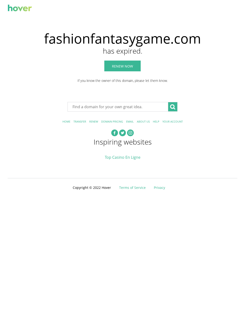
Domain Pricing (112, 121)
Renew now (122, 66)
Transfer (79, 121)
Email (130, 121)
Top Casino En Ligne (122, 157)
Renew (93, 121)
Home (66, 121)
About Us (143, 121)
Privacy (159, 187)
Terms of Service (132, 187)
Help (156, 121)
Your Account (172, 121)
